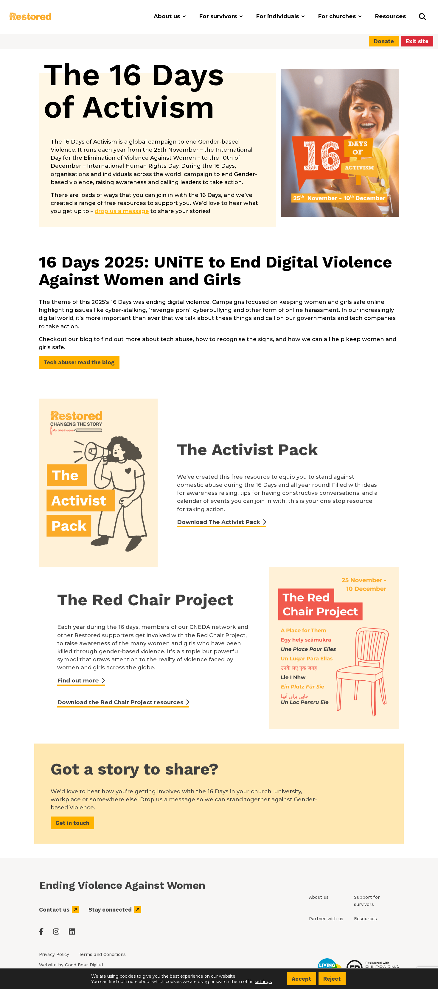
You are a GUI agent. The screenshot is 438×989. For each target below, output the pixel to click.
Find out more (78, 680)
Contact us (54, 909)
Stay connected (110, 909)
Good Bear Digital (84, 965)
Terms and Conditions (102, 954)
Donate (384, 41)
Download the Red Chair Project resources (120, 702)
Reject (332, 979)
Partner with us (326, 918)
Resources (365, 918)
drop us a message (122, 211)
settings (263, 981)
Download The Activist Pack (218, 522)
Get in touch (72, 823)
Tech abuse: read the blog (79, 362)
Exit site (417, 41)
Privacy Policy (54, 954)
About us (319, 897)
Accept (301, 979)
